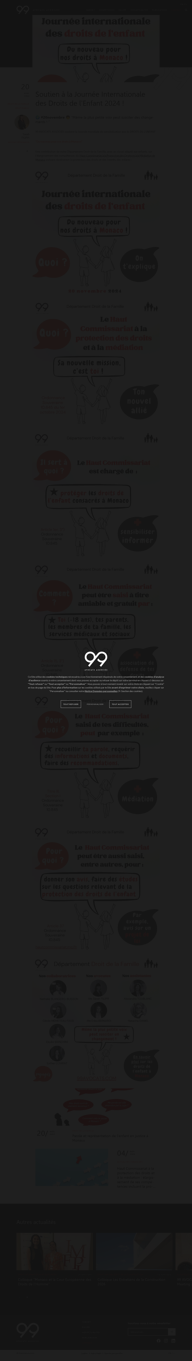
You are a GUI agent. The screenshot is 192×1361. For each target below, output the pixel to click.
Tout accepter (120, 704)
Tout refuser (71, 704)
